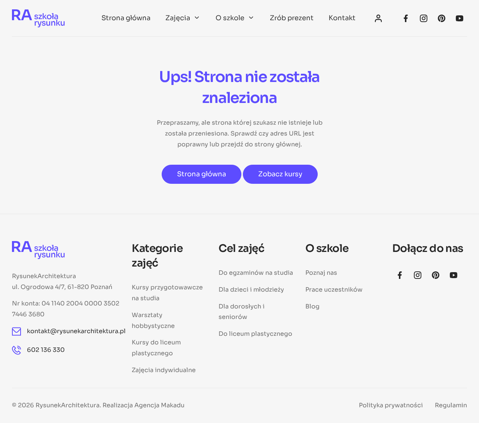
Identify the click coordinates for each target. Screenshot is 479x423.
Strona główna (125, 18)
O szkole (230, 18)
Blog (312, 306)
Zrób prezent (292, 18)
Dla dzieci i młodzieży (251, 289)
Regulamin (451, 405)
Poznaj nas (321, 273)
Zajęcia (177, 18)
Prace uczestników (334, 289)
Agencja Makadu (159, 405)
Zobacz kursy (280, 174)
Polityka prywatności (391, 405)
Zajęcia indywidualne (164, 370)
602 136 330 (46, 350)
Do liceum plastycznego (255, 334)
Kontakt (342, 18)
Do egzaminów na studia (256, 273)
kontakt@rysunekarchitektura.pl (73, 331)
